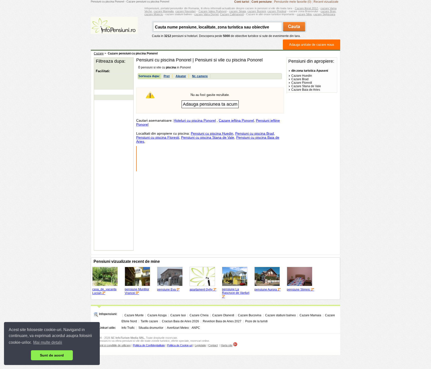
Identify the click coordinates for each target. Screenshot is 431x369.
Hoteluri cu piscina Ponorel (195, 120)
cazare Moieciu (153, 14)
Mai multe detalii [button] (47, 342)
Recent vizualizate (326, 1)
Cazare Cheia (199, 315)
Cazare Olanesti (223, 315)
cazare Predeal (276, 11)
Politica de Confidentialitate (149, 345)
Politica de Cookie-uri (180, 345)
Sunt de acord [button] (52, 355)
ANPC (196, 328)
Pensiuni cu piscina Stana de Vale (207, 137)
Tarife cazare (149, 321)
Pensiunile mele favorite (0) (292, 1)
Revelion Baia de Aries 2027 (222, 321)
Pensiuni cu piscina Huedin (212, 133)
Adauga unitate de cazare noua (311, 44)
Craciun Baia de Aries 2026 (180, 321)
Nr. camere (200, 76)
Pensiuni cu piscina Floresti (157, 137)
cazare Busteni (256, 11)
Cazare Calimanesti (232, 14)
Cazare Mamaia (310, 315)
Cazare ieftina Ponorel (236, 120)
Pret (167, 76)
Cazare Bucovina (249, 315)
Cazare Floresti (301, 82)
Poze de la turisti (256, 321)
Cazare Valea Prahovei (212, 11)
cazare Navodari (185, 11)
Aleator (181, 76)
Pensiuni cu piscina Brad (254, 133)
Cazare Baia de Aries (305, 89)
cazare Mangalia (164, 11)
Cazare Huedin (301, 75)
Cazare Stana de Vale (306, 86)
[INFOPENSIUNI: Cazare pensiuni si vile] (114, 30)
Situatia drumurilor (150, 328)
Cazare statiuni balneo (280, 315)
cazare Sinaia (237, 11)
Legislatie (200, 345)
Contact (213, 345)
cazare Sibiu (304, 14)
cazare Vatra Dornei (206, 14)
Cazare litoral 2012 (307, 8)
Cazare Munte (134, 315)
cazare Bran (328, 11)
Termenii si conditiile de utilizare (112, 345)
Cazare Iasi (178, 315)
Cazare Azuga (157, 315)
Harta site (226, 345)
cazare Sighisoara (324, 14)
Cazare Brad (300, 79)
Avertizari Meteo (178, 328)
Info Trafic (128, 328)
